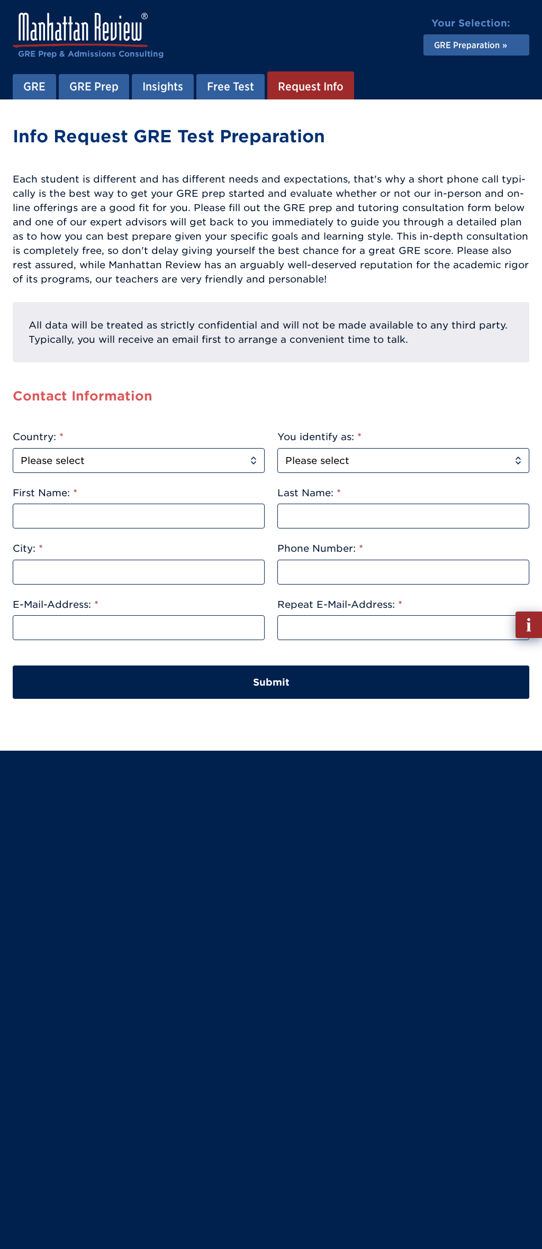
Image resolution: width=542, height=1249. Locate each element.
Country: (38, 436)
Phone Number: (320, 548)
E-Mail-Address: (55, 604)
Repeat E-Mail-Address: (339, 604)
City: (28, 548)
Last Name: (309, 492)
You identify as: (319, 436)
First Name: (45, 492)
